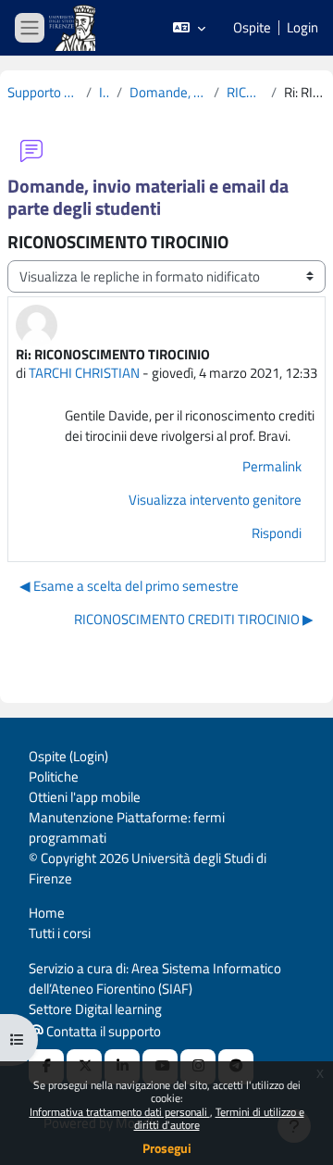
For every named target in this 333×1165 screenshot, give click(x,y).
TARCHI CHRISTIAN (84, 372)
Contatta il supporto (102, 1031)
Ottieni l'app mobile (85, 797)
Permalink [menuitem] (272, 466)
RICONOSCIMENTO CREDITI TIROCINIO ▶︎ (194, 619)
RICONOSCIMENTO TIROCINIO (245, 92)
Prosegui (166, 1148)
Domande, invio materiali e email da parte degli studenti (168, 92)
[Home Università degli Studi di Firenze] (74, 28)
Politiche (54, 776)
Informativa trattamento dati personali (120, 1112)
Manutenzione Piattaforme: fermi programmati (127, 827)
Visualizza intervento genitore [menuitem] (215, 499)
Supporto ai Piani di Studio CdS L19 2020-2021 (43, 92)
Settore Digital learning (95, 1009)
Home (47, 912)
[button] (189, 28)
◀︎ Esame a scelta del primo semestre (129, 585)
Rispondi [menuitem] (277, 533)
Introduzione (104, 92)
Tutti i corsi (60, 933)
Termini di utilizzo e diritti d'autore (219, 1118)
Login (302, 28)
